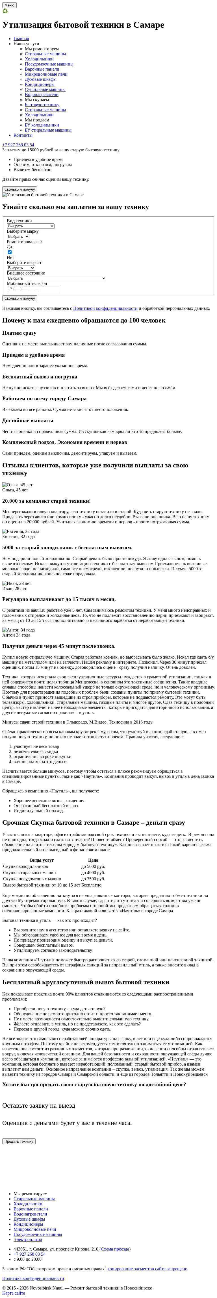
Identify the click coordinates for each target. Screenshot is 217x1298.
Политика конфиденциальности (33, 1278)
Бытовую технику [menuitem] (42, 104)
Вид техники (19, 220)
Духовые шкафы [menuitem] (41, 79)
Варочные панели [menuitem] (42, 69)
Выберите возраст (24, 262)
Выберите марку (23, 231)
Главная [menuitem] (21, 38)
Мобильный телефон (27, 283)
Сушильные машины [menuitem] (45, 89)
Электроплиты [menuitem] (28, 1239)
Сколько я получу (20, 189)
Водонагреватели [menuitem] (41, 94)
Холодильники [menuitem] (39, 58)
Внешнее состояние (26, 273)
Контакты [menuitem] (23, 135)
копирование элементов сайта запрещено (147, 1268)
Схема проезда (115, 1249)
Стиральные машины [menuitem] (45, 53)
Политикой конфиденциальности (105, 308)
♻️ (5, 10)
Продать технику (19, 1141)
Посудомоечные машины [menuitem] (49, 64)
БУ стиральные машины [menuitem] (48, 130)
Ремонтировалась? (24, 241)
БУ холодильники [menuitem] (42, 125)
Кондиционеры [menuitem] (40, 84)
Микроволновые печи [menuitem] (46, 74)
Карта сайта (13, 1293)
